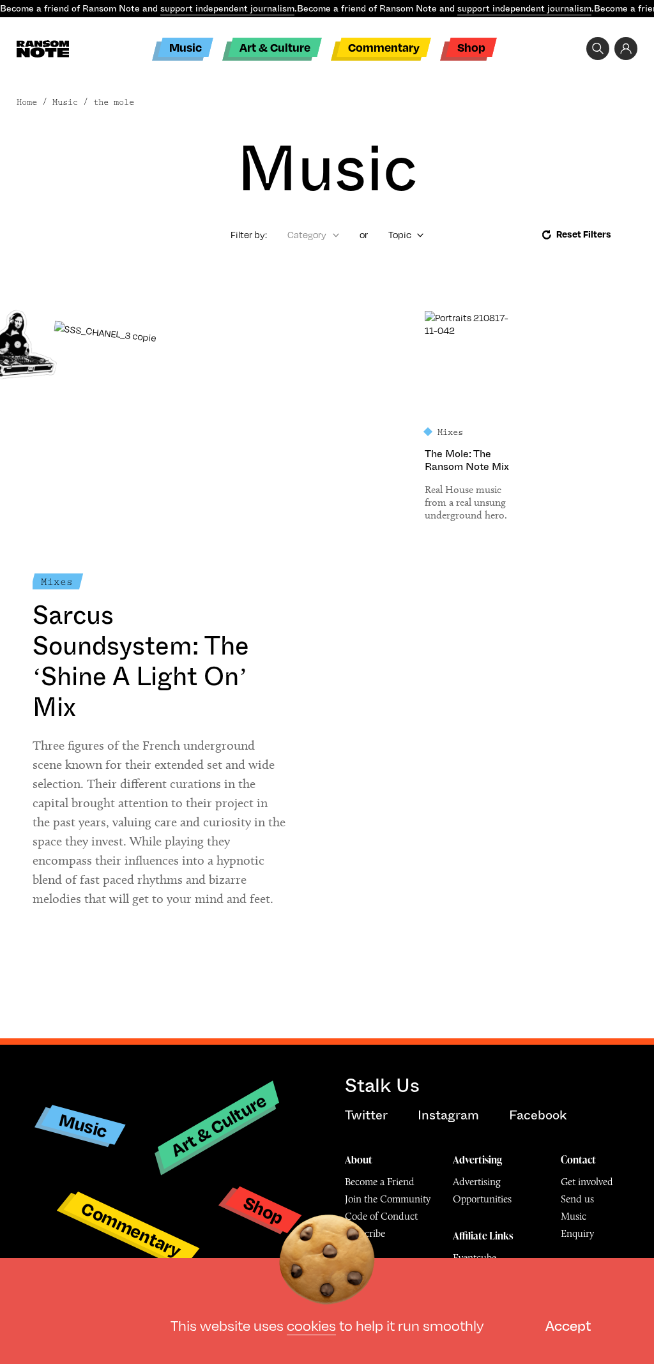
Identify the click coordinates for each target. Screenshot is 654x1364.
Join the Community (387, 1199)
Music (185, 47)
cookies (311, 1325)
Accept (568, 1325)
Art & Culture (275, 47)
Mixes (57, 582)
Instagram (448, 1115)
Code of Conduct (381, 1216)
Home (27, 102)
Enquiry (577, 1233)
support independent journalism (227, 8)
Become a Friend (379, 1182)
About (358, 1160)
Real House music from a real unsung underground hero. (467, 502)
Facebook (538, 1115)
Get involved (587, 1182)
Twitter (366, 1115)
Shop (471, 47)
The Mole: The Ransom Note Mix (467, 460)
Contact (578, 1160)
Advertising (477, 1160)
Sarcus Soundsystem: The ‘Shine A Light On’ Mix (141, 661)
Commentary (384, 47)
